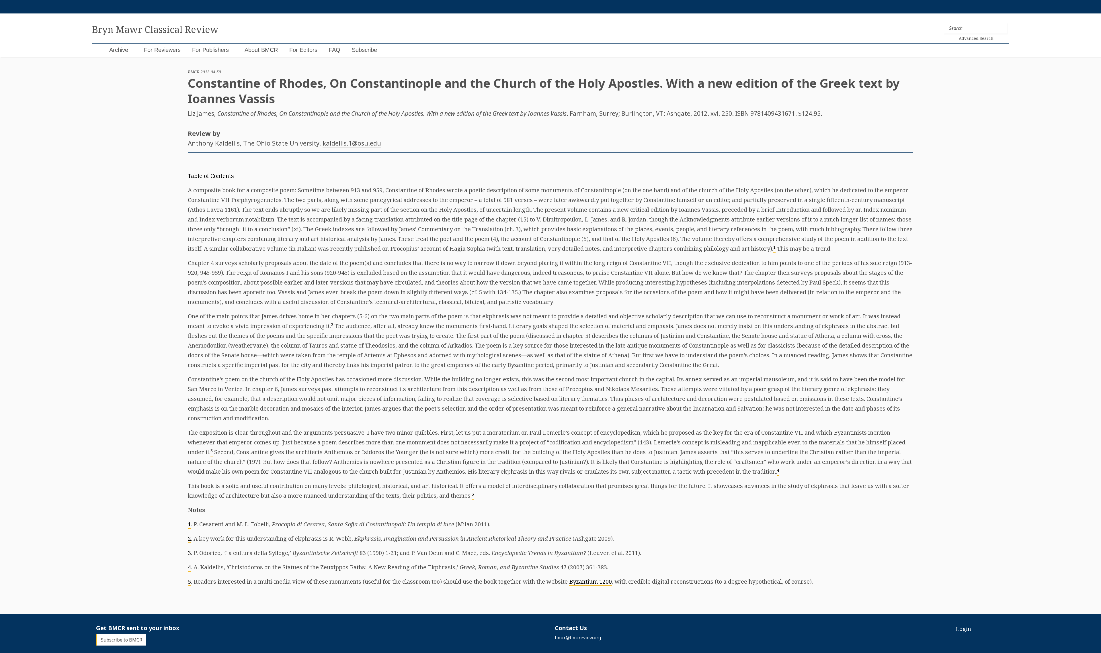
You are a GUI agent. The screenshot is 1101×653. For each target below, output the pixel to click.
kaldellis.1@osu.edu (352, 143)
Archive (118, 50)
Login (963, 629)
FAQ (334, 50)
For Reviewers (162, 50)
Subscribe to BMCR (121, 639)
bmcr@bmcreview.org (578, 637)
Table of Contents (211, 176)
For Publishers (210, 50)
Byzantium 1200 (590, 581)
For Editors (303, 50)
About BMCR (261, 50)
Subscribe (364, 50)
